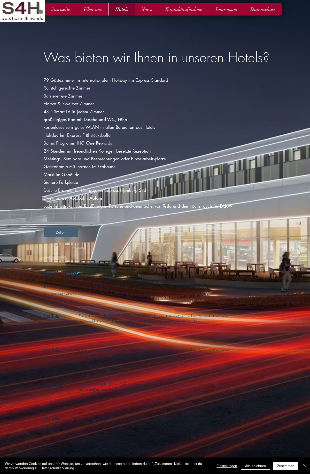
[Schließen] (304, 465)
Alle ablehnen (255, 465)
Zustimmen (285, 465)
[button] (61, 232)
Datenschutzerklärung (57, 468)
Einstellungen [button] (227, 465)
